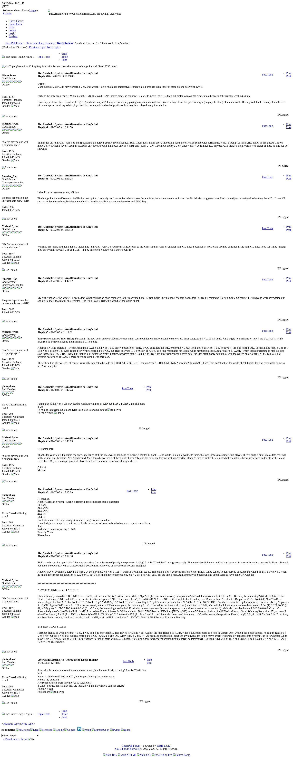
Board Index (15, 24)
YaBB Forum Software (127, 748)
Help (11, 27)
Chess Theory (16, 21)
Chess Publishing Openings (40, 43)
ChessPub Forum (14, 43)
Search (12, 30)
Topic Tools (43, 56)
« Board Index (11, 739)
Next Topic (53, 47)
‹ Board (23, 739)
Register (7, 13)
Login (32, 10)
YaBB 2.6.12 (163, 745)
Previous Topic (37, 47)
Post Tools (267, 74)
